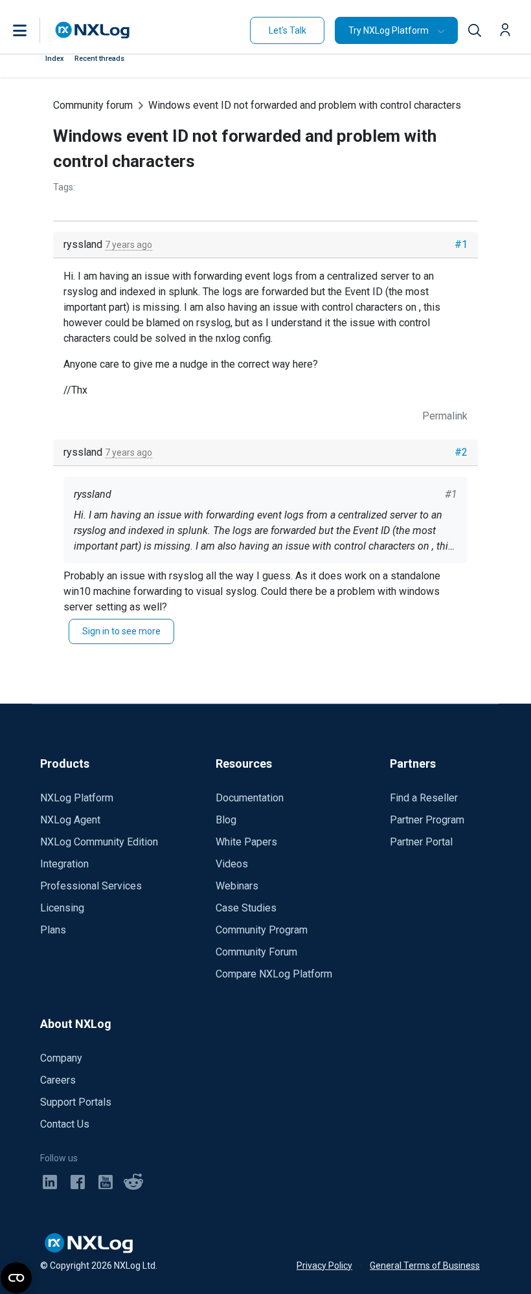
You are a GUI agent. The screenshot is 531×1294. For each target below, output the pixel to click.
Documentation (250, 798)
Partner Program (427, 820)
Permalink (445, 416)
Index (54, 58)
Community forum (93, 105)
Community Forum (256, 952)
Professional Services (91, 886)
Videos (232, 864)
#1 (461, 244)
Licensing (62, 908)
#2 (461, 452)
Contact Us (64, 1124)
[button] (33, 30)
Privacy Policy (324, 1265)
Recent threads (99, 58)
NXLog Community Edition (99, 842)
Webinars (237, 886)
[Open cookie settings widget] (16, 1277)
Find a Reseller (424, 798)
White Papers (246, 842)
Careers (58, 1080)
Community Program (262, 930)
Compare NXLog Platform (274, 974)
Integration (64, 864)
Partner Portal (421, 842)
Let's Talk (287, 30)
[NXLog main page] (92, 30)
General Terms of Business (425, 1265)
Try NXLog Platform (388, 30)
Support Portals (75, 1102)
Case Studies (246, 908)
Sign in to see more (121, 631)
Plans (53, 930)
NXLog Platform (76, 798)
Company (61, 1058)
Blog (226, 820)
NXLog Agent (70, 820)
